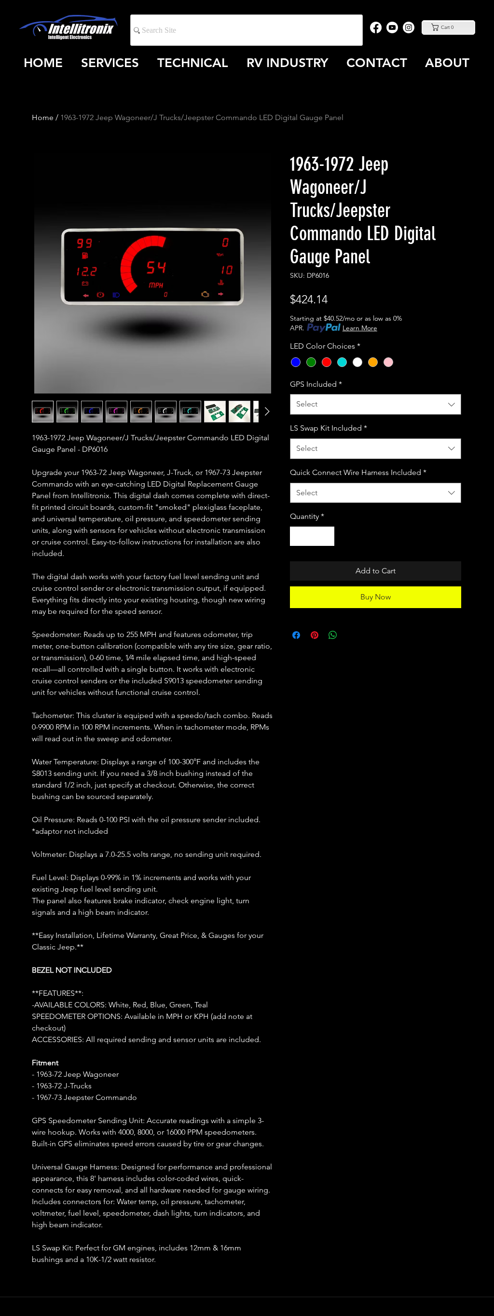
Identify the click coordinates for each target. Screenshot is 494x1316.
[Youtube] (392, 27)
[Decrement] (298, 536)
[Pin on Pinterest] (314, 635)
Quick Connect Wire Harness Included (358, 472)
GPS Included (316, 384)
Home (43, 117)
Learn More (360, 328)
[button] (448, 27)
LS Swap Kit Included (328, 428)
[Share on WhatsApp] (333, 635)
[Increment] (326, 536)
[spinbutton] (312, 536)
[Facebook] (376, 27)
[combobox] (375, 404)
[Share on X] (351, 635)
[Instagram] (408, 27)
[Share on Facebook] (296, 635)
